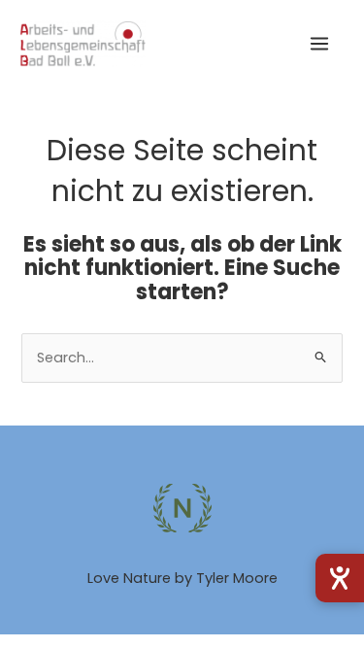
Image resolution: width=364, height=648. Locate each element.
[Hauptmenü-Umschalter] (319, 43)
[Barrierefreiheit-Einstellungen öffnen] (339, 578)
